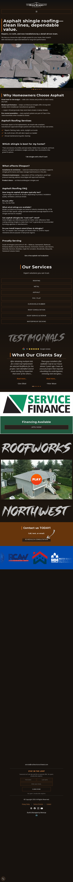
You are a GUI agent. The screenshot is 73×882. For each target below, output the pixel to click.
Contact (49, 804)
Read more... (22, 378)
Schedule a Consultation (36, 539)
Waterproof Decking (36, 321)
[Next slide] (68, 65)
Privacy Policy (26, 804)
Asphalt (36, 292)
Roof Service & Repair (36, 316)
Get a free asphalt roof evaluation (36, 256)
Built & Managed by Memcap (36, 812)
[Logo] (36, 4)
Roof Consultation (36, 310)
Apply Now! (36, 427)
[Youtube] (42, 808)
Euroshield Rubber (36, 304)
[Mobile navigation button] (36, 11)
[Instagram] (38, 808)
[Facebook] (35, 808)
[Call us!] (3, 879)
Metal (36, 286)
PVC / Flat (36, 298)
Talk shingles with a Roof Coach (36, 157)
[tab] (33, 89)
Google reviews (45, 349)
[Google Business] (31, 808)
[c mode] (70, 879)
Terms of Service (38, 804)
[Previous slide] (4, 65)
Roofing (36, 281)
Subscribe (36, 789)
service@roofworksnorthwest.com (36, 764)
